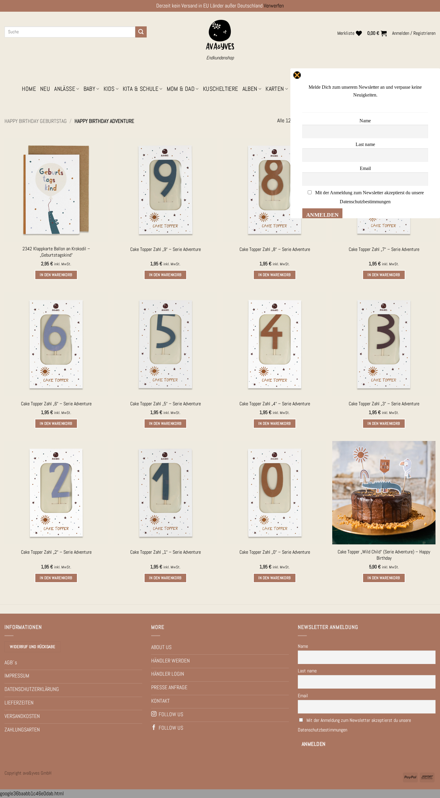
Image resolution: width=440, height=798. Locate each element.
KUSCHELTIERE (220, 89)
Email (303, 695)
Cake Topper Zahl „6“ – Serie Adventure (56, 404)
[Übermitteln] (141, 31)
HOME (29, 89)
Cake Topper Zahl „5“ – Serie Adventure (165, 404)
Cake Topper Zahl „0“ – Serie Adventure (274, 552)
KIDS (109, 89)
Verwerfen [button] (274, 5)
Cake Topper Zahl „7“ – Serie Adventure (384, 249)
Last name (307, 671)
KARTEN (274, 89)
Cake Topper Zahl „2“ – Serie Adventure (56, 552)
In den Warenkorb (56, 274)
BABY (89, 89)
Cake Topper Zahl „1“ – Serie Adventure (165, 552)
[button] (377, 33)
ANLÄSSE (64, 89)
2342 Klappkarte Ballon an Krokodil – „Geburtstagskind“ (56, 252)
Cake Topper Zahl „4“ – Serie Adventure (274, 404)
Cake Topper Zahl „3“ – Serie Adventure (384, 404)
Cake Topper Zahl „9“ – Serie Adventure (165, 249)
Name (303, 646)
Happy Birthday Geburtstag (35, 121)
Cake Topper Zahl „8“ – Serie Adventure (274, 249)
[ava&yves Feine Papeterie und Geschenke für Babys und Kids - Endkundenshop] (220, 35)
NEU (45, 89)
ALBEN (249, 89)
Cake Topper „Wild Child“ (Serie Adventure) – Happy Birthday (384, 555)
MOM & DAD (181, 89)
